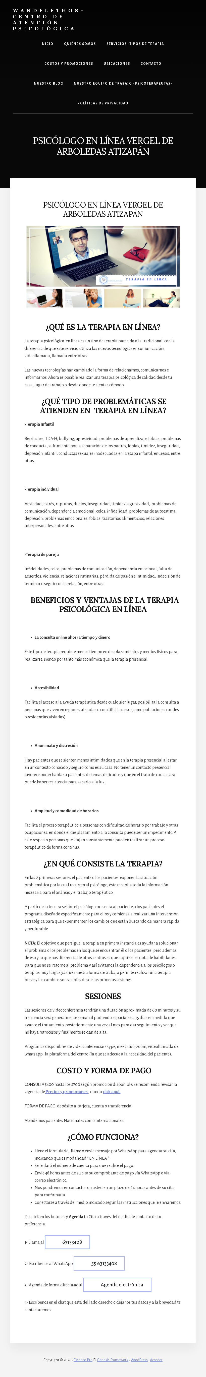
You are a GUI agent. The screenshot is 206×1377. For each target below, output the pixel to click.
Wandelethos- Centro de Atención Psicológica (49, 19)
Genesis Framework (112, 1360)
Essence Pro (83, 1360)
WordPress (139, 1360)
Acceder (156, 1360)
